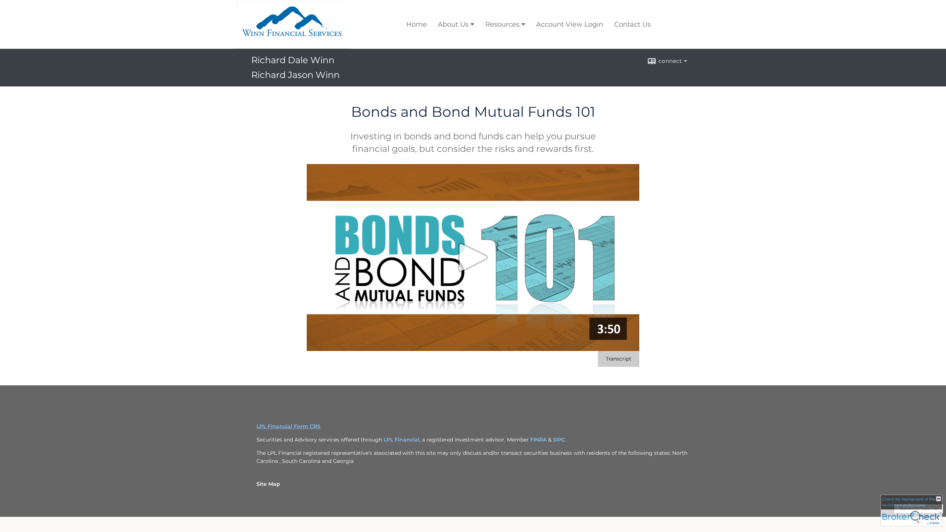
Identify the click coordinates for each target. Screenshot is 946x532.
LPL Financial (401, 439)
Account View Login (569, 24)
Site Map (268, 484)
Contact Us (632, 24)
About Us (453, 24)
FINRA (539, 439)
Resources (502, 24)
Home (416, 24)
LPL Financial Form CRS (288, 426)
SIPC (559, 439)
